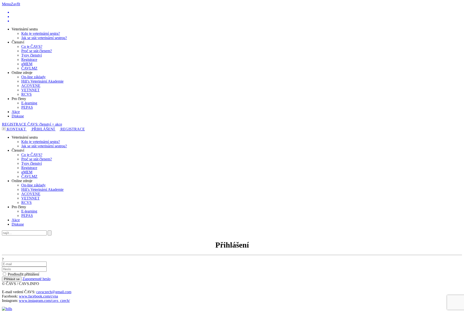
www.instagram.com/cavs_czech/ (44, 301)
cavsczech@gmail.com (53, 292)
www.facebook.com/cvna (38, 296)
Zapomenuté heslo (36, 279)
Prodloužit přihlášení (23, 274)
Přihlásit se (12, 279)
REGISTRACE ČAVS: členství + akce (32, 124)
